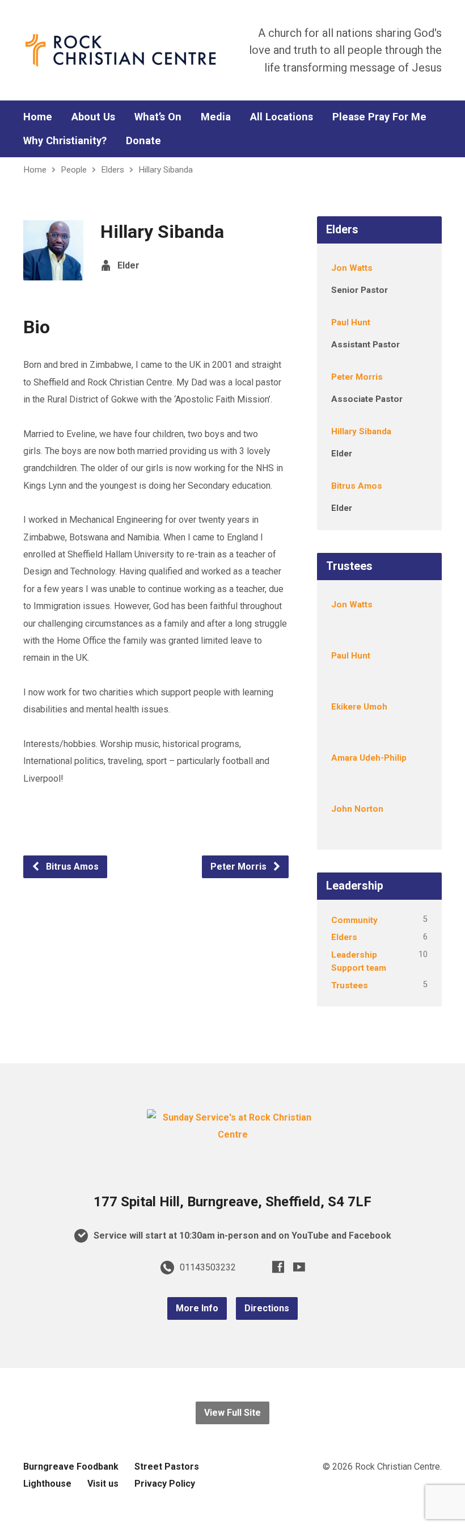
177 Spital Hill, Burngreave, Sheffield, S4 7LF (232, 1202)
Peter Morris (239, 866)
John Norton (357, 809)
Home (37, 117)
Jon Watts (352, 268)
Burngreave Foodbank (71, 1466)
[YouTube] (299, 1267)
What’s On (157, 117)
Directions (266, 1308)
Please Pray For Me (379, 117)
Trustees (349, 985)
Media (216, 117)
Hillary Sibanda (165, 170)
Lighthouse (47, 1483)
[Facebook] (278, 1267)
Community (354, 920)
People (74, 170)
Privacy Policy (164, 1483)
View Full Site (232, 1412)
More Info (197, 1308)
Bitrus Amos (71, 866)
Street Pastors (166, 1466)
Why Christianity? (65, 141)
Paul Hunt (350, 322)
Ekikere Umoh (359, 707)
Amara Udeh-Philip (369, 758)
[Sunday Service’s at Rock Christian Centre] (232, 1134)
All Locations (281, 117)
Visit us (103, 1483)
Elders (112, 170)
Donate (143, 141)
